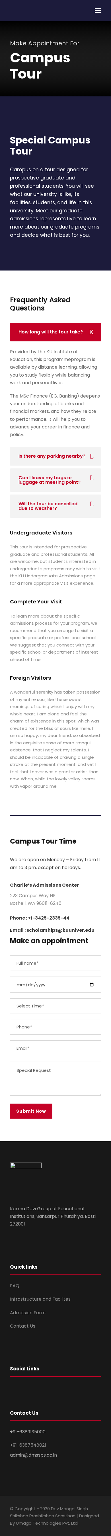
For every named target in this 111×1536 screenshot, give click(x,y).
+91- (28, 1445)
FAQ (14, 1286)
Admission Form (28, 1312)
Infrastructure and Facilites (40, 1299)
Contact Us (22, 1326)
